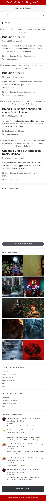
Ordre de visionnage (9, 380)
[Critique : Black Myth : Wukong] (12, 308)
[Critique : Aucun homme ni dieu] (33, 329)
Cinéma (13, 56)
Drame (26, 56)
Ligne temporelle (7, 377)
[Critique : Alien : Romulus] (33, 350)
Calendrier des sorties (9, 374)
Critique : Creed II (13, 73)
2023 (6, 56)
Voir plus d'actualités (23, 244)
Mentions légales (31, 498)
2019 (6, 92)
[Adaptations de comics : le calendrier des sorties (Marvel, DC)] (12, 265)
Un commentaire (11, 59)
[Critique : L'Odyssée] (12, 329)
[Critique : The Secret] (12, 350)
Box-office (5, 371)
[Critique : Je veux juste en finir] (33, 308)
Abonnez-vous (23, 489)
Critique (20, 56)
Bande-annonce (11, 131)
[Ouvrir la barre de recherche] (43, 15)
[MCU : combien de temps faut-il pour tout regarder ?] (12, 287)
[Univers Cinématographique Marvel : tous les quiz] (33, 287)
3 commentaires (11, 179)
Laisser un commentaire (14, 95)
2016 (6, 173)
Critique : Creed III (13, 37)
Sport (32, 56)
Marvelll (9, 444)
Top (3, 386)
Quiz (3, 383)
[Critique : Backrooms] (33, 265)
